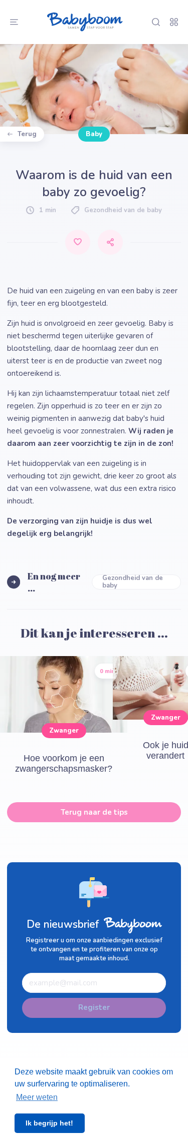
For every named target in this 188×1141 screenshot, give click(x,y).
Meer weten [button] (37, 1097)
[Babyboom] (85, 22)
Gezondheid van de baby (132, 582)
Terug (27, 134)
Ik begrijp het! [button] (49, 1123)
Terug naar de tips (94, 812)
